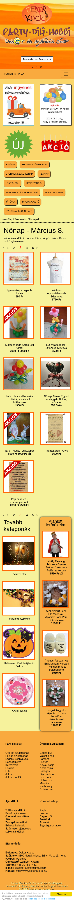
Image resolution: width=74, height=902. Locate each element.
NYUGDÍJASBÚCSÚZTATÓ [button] (19, 211)
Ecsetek (44, 822)
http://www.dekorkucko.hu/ (26, 870)
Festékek (45, 819)
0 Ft (35, 66)
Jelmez (9, 774)
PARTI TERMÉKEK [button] (54, 192)
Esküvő (9, 767)
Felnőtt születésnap (16, 755)
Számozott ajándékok (18, 828)
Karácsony (46, 786)
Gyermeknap (47, 774)
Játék (8, 819)
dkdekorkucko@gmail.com (26, 867)
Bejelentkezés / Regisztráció (37, 59)
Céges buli (46, 752)
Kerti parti (45, 777)
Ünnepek (34, 219)
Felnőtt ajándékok (15, 813)
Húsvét (44, 761)
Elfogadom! (61, 894)
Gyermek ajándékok (17, 816)
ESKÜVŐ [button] (10, 164)
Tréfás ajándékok (15, 810)
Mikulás (44, 783)
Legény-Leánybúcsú (17, 758)
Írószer (44, 813)
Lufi (7, 771)
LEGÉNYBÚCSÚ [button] (34, 183)
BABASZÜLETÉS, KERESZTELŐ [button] (22, 192)
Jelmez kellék (13, 777)
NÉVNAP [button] (44, 174)
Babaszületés (13, 761)
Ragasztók (46, 816)
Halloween (46, 780)
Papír (43, 810)
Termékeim (21, 219)
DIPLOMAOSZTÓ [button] (30, 202)
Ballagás (45, 771)
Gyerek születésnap (17, 752)
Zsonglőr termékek (16, 822)
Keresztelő (11, 764)
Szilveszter (46, 789)
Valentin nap (47, 755)
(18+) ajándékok (14, 831)
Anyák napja (47, 764)
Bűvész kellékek (15, 825)
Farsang (44, 758)
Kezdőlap (7, 219)
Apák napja (46, 767)
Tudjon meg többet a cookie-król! (41, 898)
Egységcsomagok (50, 825)
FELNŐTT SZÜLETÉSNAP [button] (34, 164)
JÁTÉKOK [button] (10, 202)
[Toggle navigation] (66, 74)
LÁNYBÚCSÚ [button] (12, 183)
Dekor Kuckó (14, 74)
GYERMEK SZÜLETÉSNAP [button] (19, 174)
